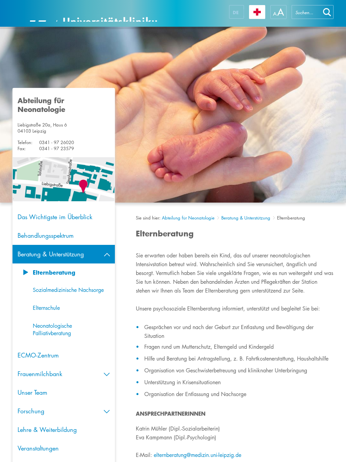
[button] (327, 12)
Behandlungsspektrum (46, 235)
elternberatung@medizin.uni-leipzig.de (197, 455)
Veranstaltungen (38, 448)
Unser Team (32, 392)
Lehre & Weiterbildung (47, 429)
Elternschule (46, 307)
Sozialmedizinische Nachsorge (68, 290)
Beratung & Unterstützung (245, 218)
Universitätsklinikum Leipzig (93, 13)
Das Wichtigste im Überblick (55, 217)
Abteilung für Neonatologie (188, 218)
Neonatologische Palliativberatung (52, 329)
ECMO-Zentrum (38, 355)
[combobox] (306, 12)
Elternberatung (54, 272)
